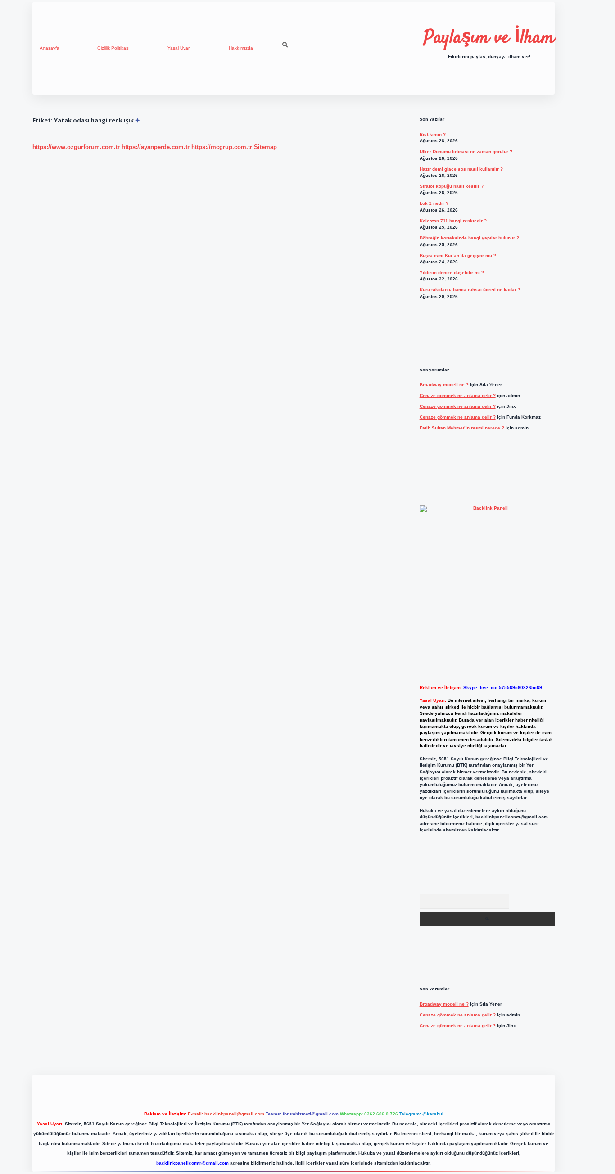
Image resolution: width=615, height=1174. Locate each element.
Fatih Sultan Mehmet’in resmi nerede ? (462, 427)
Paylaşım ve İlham (489, 38)
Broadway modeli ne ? (444, 384)
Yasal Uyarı (179, 47)
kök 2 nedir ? (434, 203)
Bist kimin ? (433, 134)
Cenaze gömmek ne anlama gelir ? (458, 395)
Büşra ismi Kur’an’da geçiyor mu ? (458, 255)
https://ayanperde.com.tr (156, 147)
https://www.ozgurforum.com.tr (76, 147)
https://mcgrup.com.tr (221, 147)
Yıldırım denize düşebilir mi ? (452, 272)
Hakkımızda (241, 47)
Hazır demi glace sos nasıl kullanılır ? (461, 169)
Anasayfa (49, 47)
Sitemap (265, 147)
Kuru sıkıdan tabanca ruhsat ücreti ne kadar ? (470, 289)
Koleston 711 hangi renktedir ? (453, 220)
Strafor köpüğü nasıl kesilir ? (452, 186)
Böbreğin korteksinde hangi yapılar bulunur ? (469, 237)
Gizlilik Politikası (113, 47)
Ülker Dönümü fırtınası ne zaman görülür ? (466, 151)
